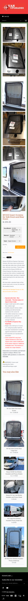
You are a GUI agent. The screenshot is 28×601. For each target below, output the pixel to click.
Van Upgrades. (10, 592)
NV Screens (11, 252)
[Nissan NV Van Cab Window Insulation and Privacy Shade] (14, 486)
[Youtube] (7, 588)
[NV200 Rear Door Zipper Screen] (14, 34)
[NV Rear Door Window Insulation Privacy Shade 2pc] (14, 542)
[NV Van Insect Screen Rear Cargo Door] (14, 432)
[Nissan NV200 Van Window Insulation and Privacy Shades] (14, 463)
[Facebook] (3, 588)
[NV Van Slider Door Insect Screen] (14, 392)
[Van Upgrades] (14, 5)
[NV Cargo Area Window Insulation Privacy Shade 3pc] (14, 510)
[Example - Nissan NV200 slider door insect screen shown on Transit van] (14, 94)
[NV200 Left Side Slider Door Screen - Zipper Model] (14, 128)
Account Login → (7, 575)
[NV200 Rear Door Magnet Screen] (14, 153)
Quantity (5, 244)
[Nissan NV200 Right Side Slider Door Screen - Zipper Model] (14, 59)
